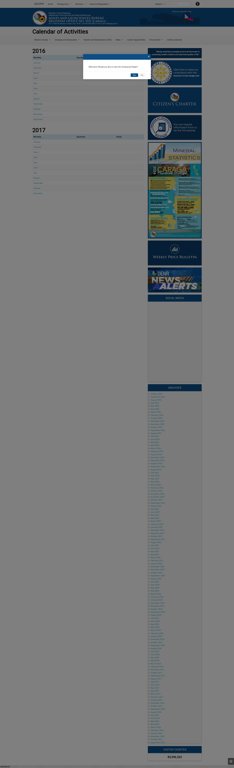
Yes (134, 75)
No (142, 75)
